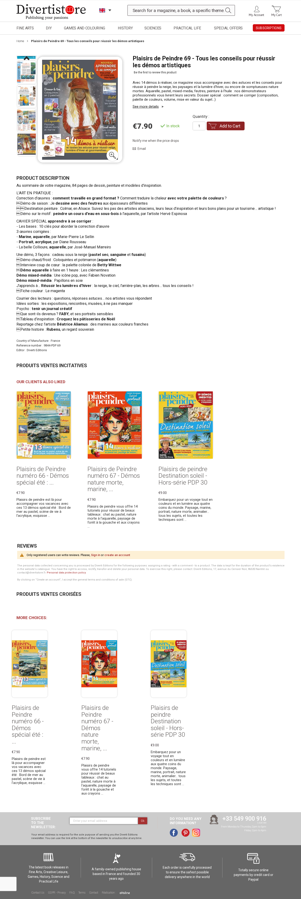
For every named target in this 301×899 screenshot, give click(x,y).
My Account (256, 15)
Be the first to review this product (155, 72)
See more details (146, 106)
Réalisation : (109, 892)
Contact (94, 892)
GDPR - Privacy (57, 892)
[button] (112, 155)
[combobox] (181, 10)
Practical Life (187, 28)
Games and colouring (84, 28)
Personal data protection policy (66, 572)
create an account (117, 555)
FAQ (72, 892)
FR (102, 16)
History (125, 28)
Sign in (95, 555)
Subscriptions (268, 28)
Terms (82, 892)
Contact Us (37, 892)
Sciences (152, 28)
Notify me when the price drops (156, 141)
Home (20, 41)
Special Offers (228, 28)
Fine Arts (25, 28)
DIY (48, 28)
